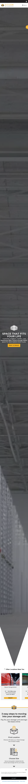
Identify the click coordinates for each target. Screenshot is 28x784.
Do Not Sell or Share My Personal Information (10, 781)
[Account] (26, 1)
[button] (26, 769)
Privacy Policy (22, 781)
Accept (14, 778)
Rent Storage (14, 345)
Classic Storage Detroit (10, 687)
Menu (25, 5)
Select (10, 698)
